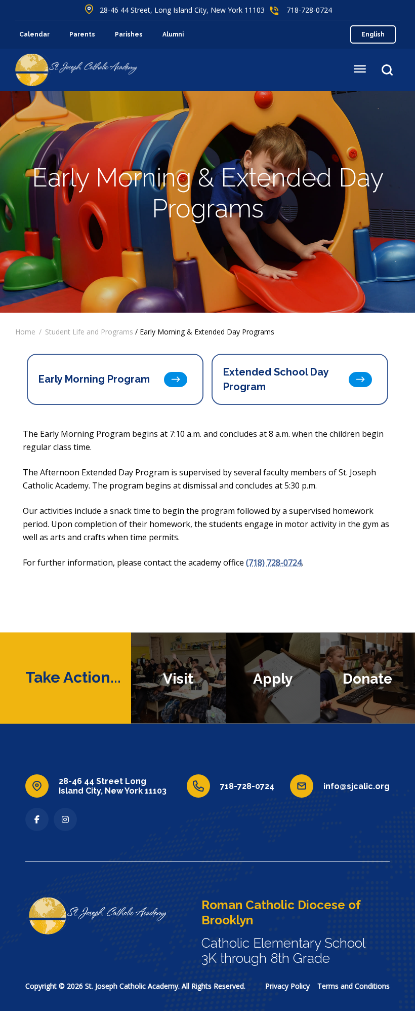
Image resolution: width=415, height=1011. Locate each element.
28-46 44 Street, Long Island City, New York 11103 (182, 10)
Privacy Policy (287, 986)
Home (25, 331)
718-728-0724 (309, 10)
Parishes (129, 34)
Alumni (173, 34)
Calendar (34, 34)
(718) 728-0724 (274, 562)
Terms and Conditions (353, 986)
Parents (82, 34)
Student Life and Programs (89, 331)
